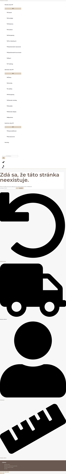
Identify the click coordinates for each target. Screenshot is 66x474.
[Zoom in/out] (1, 472)
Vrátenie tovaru (3, 261)
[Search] (3, 158)
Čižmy (9, 77)
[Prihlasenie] (33, 397)
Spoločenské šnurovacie (14, 52)
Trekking (10, 64)
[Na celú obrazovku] (3, 472)
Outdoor (10, 29)
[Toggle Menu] (13, 9)
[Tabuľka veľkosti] (33, 455)
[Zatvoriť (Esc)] (8, 472)
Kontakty (5, 468)
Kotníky (10, 83)
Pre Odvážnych (12, 41)
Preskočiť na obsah (4, 0)
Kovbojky (10, 18)
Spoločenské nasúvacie (14, 46)
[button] (12, 5)
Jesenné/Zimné (12, 131)
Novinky (7, 142)
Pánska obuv (8, 4)
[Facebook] (2, 168)
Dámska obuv (8, 69)
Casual (10, 12)
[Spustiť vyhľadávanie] (17, 188)
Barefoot (10, 117)
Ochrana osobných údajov (8, 467)
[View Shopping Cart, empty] (3, 162)
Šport (9, 58)
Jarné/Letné (11, 136)
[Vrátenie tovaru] (33, 258)
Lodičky (10, 89)
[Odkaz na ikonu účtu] (3, 166)
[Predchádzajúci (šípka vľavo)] (1, 473)
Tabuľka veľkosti (3, 457)
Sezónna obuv (8, 123)
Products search (4, 156)
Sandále (10, 106)
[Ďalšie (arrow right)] (3, 473)
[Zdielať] (6, 472)
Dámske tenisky (12, 100)
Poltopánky (11, 35)
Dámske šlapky (12, 111)
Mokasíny (10, 24)
